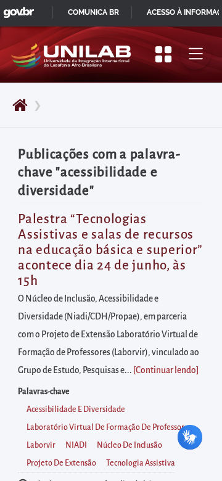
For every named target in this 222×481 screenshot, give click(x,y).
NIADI (76, 445)
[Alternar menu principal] (195, 54)
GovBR (16, 9)
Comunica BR (93, 12)
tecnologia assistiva (140, 463)
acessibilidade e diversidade (76, 409)
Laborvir (41, 445)
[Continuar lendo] (166, 370)
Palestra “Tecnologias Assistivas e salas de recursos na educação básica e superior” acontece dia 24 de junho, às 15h (110, 250)
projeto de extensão (61, 463)
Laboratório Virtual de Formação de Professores (109, 427)
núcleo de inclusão (129, 445)
